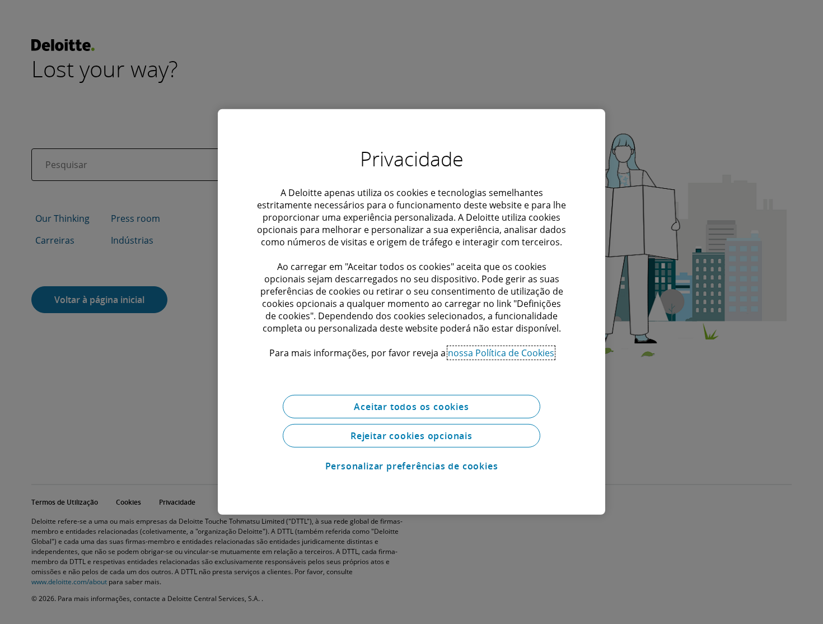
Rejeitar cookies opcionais (411, 436)
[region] (411, 312)
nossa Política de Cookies (501, 353)
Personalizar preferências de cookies (411, 466)
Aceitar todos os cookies (411, 407)
